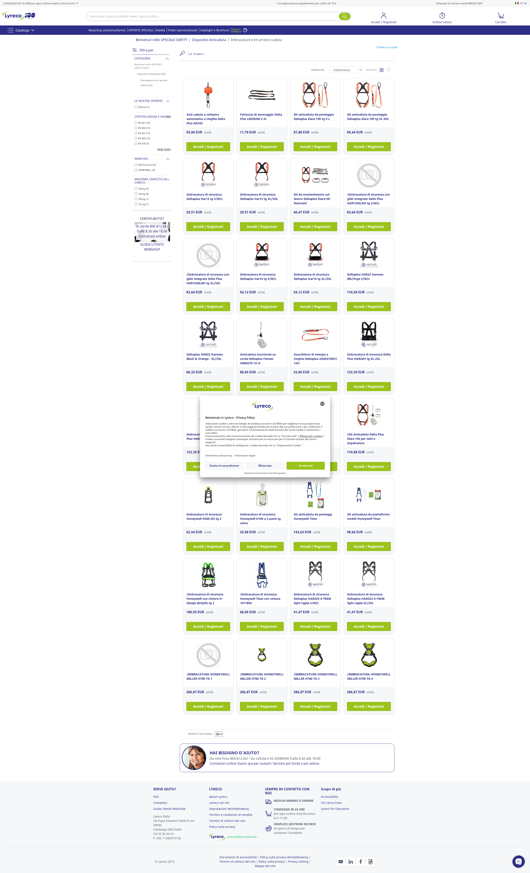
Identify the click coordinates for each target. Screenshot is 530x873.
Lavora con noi (219, 803)
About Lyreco (218, 797)
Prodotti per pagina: (200, 733)
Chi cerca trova (331, 803)
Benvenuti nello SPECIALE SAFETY (161, 39)
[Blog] (370, 861)
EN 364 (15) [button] (144, 127)
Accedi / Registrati (208, 146)
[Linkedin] (351, 861)
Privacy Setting (298, 861)
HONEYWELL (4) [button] (146, 170)
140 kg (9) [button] (143, 188)
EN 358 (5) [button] (143, 143)
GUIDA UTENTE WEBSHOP (152, 247)
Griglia (381, 69)
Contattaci (160, 803)
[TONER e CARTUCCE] (240, 30)
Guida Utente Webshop (169, 809)
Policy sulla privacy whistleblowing (284, 857)
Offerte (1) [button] (143, 107)
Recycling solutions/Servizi (107, 30)
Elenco (388, 69)
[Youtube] (341, 861)
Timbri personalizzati (182, 30)
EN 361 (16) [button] (144, 122)
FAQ (156, 797)
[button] (384, 18)
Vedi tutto (164, 149)
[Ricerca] (345, 16)
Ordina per (317, 69)
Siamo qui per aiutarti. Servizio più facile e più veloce (278, 763)
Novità (160, 30)
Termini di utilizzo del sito (227, 821)
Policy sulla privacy (222, 827)
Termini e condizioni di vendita (230, 815)
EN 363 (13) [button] (144, 133)
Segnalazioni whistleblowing (229, 809)
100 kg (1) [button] (143, 199)
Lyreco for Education (335, 809)
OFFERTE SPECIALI (140, 30)
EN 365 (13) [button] (144, 138)
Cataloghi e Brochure (214, 30)
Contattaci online (152, 236)
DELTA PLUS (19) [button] (147, 164)
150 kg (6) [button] (143, 193)
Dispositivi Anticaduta (209, 39)
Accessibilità (329, 797)
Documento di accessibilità (238, 857)
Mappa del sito (265, 866)
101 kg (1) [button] (143, 204)
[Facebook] (361, 861)
